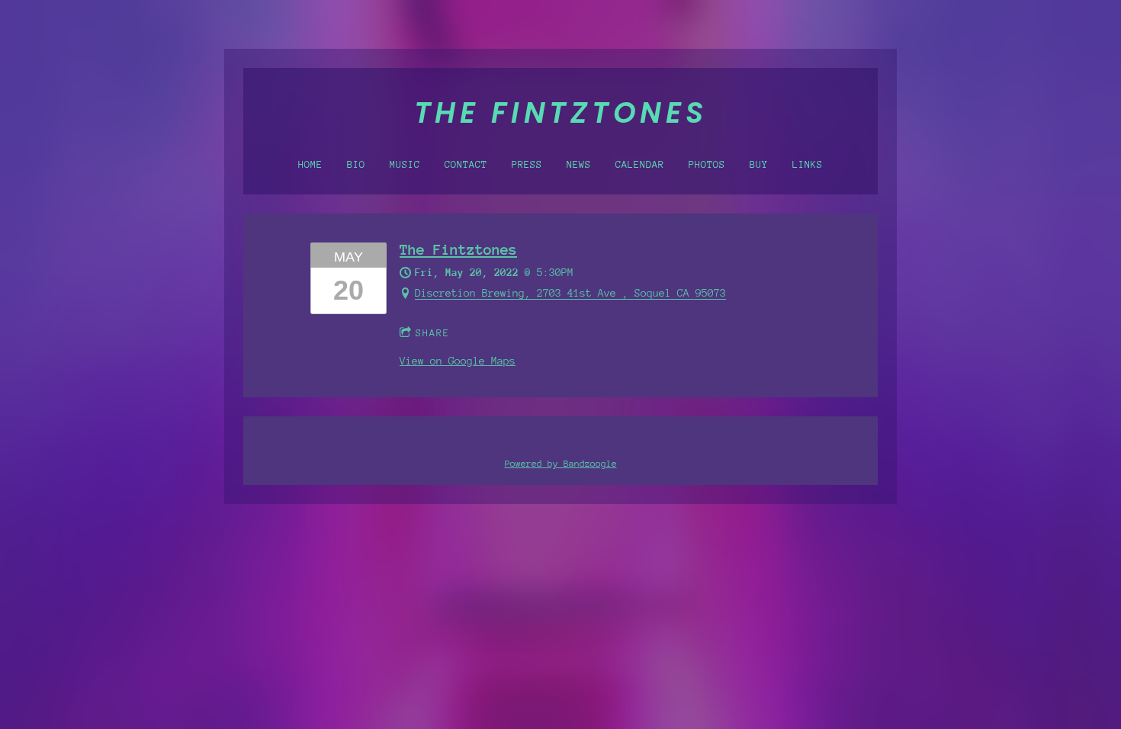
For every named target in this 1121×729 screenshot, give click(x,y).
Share (433, 333)
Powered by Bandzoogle (561, 463)
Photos (707, 164)
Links (807, 164)
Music (405, 164)
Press (527, 164)
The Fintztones (458, 250)
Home (310, 164)
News (579, 164)
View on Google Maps (458, 361)
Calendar (639, 164)
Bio (356, 164)
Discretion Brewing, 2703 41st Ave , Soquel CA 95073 (570, 293)
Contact (466, 164)
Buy (759, 164)
